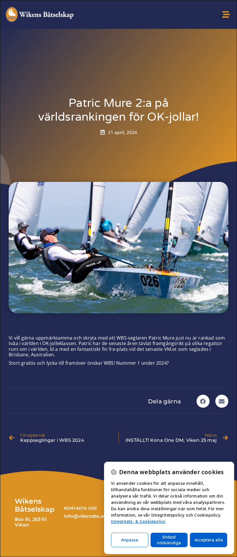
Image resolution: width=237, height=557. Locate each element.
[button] (226, 14)
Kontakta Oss (80, 508)
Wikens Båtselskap (34, 505)
